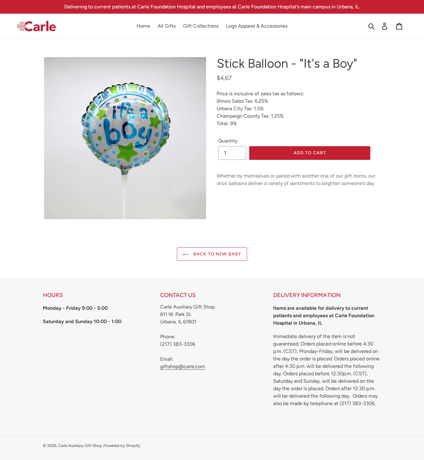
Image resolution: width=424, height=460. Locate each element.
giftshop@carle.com (182, 366)
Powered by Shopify (121, 445)
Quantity (227, 141)
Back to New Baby (216, 254)
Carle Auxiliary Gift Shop (80, 445)
